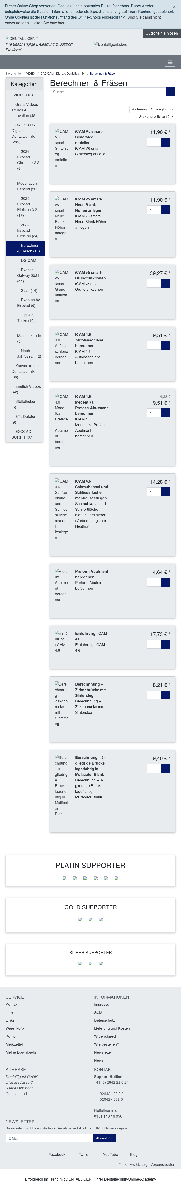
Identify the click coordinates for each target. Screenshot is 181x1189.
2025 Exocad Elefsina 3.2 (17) (27, 207)
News (99, 1060)
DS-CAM (28, 260)
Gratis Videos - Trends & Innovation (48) (26, 110)
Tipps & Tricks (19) (26, 317)
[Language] (153, 44)
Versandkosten (162, 1164)
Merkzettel (14, 1044)
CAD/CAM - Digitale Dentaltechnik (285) (23, 133)
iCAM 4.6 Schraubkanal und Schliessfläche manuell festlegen (91, 489)
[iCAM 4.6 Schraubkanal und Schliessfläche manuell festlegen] (61, 508)
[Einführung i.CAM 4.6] (61, 641)
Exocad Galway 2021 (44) (28, 275)
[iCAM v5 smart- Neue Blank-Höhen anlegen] (61, 218)
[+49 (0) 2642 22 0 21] (141, 44)
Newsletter (103, 1052)
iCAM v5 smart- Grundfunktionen (90, 275)
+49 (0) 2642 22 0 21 (111, 1082)
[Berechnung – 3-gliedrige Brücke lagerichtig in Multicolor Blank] (61, 785)
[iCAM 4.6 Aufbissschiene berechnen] (61, 348)
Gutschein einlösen (162, 33)
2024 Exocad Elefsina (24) (27, 230)
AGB (98, 1012)
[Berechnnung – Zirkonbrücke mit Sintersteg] (61, 703)
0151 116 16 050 (108, 1116)
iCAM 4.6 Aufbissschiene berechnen (89, 340)
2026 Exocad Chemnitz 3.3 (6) (28, 160)
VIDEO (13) (22, 95)
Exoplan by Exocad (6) (28, 302)
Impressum (103, 1004)
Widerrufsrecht (106, 1036)
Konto (11, 1036)
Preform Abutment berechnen (91, 574)
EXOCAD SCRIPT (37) (22, 434)
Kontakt (12, 1004)
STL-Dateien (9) (24, 419)
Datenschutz (104, 1020)
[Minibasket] (170, 44)
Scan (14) (28, 290)
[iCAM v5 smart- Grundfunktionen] (61, 286)
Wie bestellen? (106, 1044)
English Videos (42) (26, 389)
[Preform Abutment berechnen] (61, 585)
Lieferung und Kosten (112, 1028)
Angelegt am (151, 109)
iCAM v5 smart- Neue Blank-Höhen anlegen (89, 204)
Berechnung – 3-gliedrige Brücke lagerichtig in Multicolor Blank (90, 766)
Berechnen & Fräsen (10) (28, 248)
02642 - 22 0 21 (113, 1093)
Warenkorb (15, 1028)
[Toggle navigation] (170, 62)
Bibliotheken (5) (24, 404)
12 (154, 116)
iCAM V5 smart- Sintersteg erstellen (89, 137)
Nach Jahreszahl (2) (29, 353)
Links (10, 1020)
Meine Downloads (21, 1052)
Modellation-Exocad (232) (28, 186)
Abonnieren (104, 1138)
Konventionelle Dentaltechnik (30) (26, 371)
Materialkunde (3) (29, 338)
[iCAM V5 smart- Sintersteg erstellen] (61, 147)
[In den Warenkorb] (165, 142)
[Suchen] (170, 91)
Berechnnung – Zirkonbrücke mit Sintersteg (90, 689)
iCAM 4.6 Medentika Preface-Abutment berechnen (91, 405)
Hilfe (9, 1012)
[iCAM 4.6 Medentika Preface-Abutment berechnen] (61, 421)
